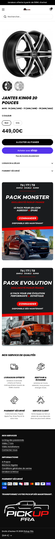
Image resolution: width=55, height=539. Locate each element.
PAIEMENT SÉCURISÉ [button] (11, 171)
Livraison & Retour (10, 471)
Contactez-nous (9, 450)
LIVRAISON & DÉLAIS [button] (11, 163)
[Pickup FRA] (27, 9)
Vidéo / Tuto (8, 443)
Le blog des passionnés (13, 440)
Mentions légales (10, 465)
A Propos (6, 461)
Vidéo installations (10, 446)
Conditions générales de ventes (17, 468)
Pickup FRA (28, 531)
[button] (50, 9)
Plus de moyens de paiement (27, 156)
